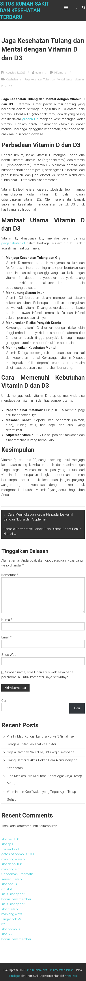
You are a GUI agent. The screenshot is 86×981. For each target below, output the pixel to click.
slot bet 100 (10, 839)
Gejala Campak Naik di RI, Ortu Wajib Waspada (40, 752)
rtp (3, 924)
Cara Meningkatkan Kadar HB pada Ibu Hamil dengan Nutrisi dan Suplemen (38, 517)
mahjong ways (11, 914)
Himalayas (14, 975)
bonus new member (16, 899)
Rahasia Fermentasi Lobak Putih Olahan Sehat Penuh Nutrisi (42, 531)
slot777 (6, 934)
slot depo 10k (11, 864)
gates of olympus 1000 (18, 854)
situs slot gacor (12, 894)
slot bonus (9, 884)
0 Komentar (60, 72)
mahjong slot (11, 869)
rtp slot (6, 889)
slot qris (7, 844)
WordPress (71, 975)
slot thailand (10, 909)
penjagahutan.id (13, 243)
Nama (6, 620)
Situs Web (9, 655)
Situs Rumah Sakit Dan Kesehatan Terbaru (24, 10)
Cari (4, 701)
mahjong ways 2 (13, 859)
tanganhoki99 (11, 919)
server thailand (12, 879)
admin (39, 72)
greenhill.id (30, 119)
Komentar (9, 575)
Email (6, 637)
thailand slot (10, 849)
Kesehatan (12, 79)
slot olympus (10, 929)
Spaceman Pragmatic (17, 874)
